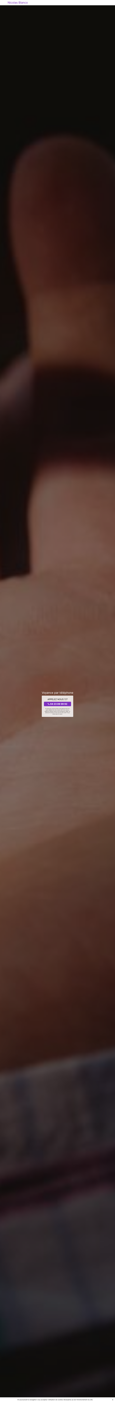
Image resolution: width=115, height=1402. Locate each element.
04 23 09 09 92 (58, 704)
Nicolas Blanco (18, 2)
